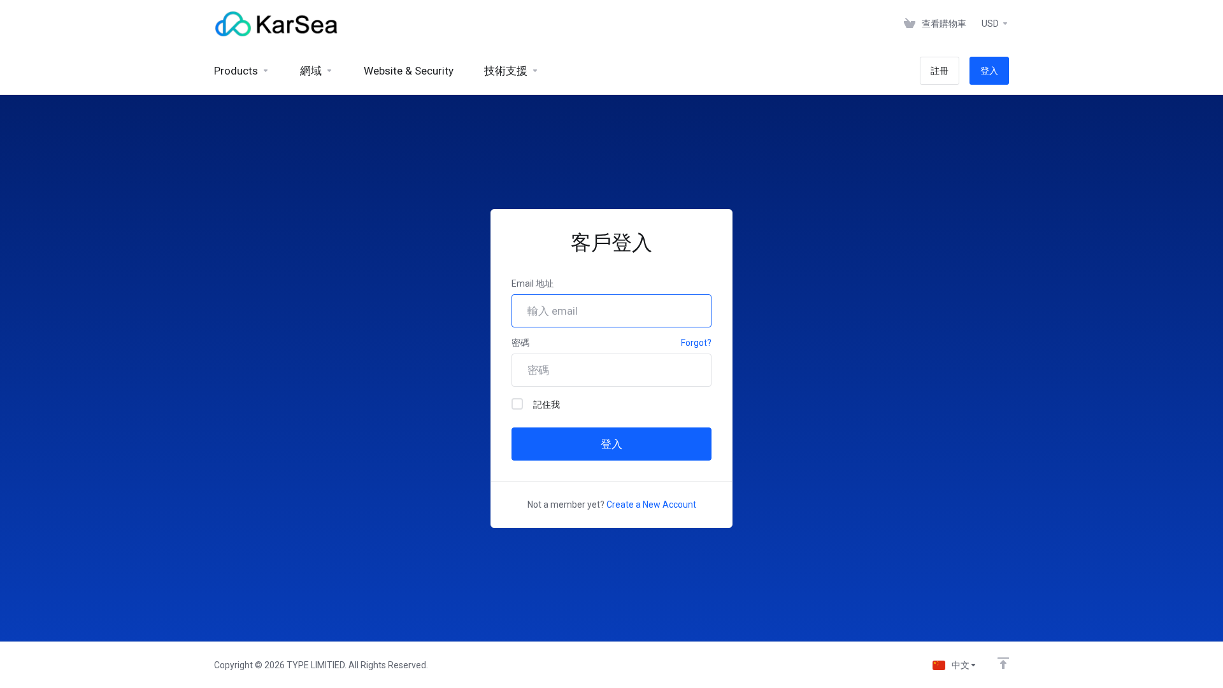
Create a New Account (651, 504)
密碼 (520, 343)
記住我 (546, 404)
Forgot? (696, 343)
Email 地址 (532, 283)
